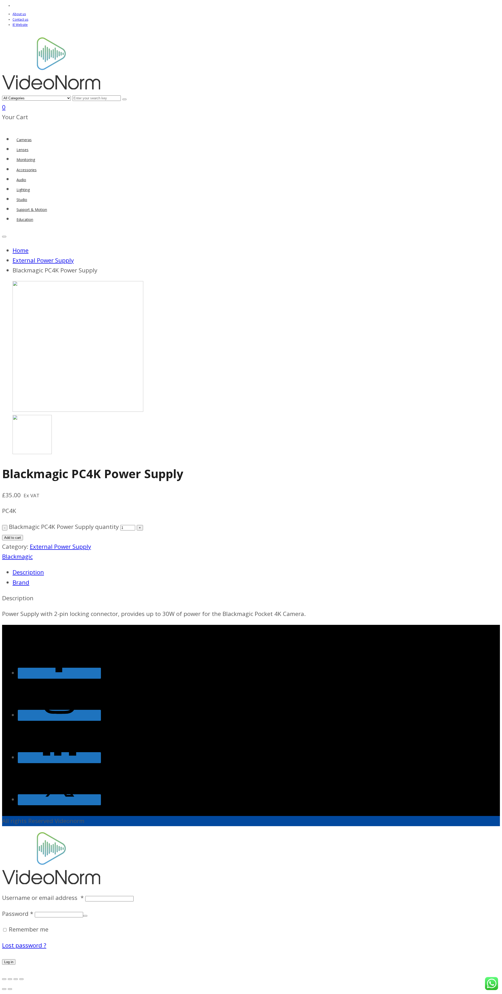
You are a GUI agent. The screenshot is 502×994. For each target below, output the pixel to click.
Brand (21, 582)
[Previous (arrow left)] (4, 989)
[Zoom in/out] (4, 979)
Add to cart (12, 538)
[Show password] (85, 916)
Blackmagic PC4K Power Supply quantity (64, 527)
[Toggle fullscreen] (10, 979)
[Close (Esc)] (21, 979)
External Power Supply (60, 546)
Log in (8, 962)
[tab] (199, 572)
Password (17, 914)
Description (28, 572)
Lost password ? (24, 945)
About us (19, 14)
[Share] (16, 979)
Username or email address (43, 898)
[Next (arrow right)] (10, 989)
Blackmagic (17, 556)
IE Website (20, 24)
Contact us (20, 19)
